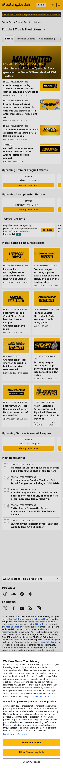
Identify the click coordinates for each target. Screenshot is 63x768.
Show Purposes (32, 761)
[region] (31, 710)
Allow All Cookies (31, 742)
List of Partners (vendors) (15, 734)
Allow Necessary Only (31, 752)
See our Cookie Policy (45, 696)
